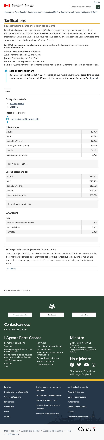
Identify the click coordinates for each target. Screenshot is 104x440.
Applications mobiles (30, 431)
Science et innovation (77, 397)
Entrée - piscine (17, 103)
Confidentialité (13, 434)
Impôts (7, 416)
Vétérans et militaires (77, 407)
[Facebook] (72, 365)
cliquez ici (93, 78)
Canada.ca (8, 12)
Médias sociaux (11, 431)
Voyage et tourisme (12, 397)
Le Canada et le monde (78, 387)
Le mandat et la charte (14, 342)
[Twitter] (79, 365)
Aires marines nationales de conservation (50, 353)
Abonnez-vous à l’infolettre (82, 371)
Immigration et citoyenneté (16, 392)
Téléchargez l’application (81, 374)
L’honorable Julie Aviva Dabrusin (83, 347)
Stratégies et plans (13, 360)
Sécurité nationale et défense (48, 395)
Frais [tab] (7, 91)
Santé (6, 411)
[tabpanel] (52, 169)
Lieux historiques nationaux (50, 346)
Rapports (8, 363)
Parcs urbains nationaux (48, 358)
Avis (6, 366)
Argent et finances (76, 392)
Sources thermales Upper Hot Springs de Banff (79, 12)
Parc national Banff (50, 12)
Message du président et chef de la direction (18, 350)
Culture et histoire (45, 364)
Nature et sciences (45, 361)
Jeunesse (72, 411)
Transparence (10, 346)
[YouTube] (86, 365)
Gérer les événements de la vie (81, 416)
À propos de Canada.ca (53, 431)
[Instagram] (93, 365)
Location (14, 106)
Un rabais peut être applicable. (25, 119)
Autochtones (73, 402)
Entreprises (9, 402)
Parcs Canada (20, 12)
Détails (13, 268)
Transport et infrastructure (47, 413)
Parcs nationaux (34, 12)
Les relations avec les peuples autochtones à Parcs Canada (18, 355)
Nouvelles (41, 342)
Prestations (9, 407)
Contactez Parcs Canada (15, 329)
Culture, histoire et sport (46, 400)
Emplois (7, 387)
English (97, 2)
